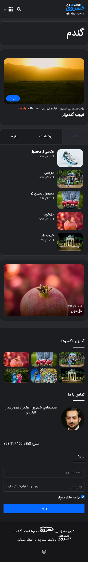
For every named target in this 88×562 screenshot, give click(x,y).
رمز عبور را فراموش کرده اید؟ (22, 486)
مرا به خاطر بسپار (69, 497)
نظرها (14, 136)
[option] (44, 290)
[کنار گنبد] (44, 375)
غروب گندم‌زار (73, 114)
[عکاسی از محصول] (70, 158)
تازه (75, 136)
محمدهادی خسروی (69, 108)
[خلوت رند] (70, 242)
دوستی (49, 172)
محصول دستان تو (42, 193)
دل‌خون (49, 214)
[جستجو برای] (18, 11)
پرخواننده (45, 136)
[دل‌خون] (70, 221)
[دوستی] (70, 179)
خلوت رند (47, 235)
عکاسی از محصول (42, 151)
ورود (44, 508)
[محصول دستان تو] (70, 200)
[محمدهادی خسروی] (75, 9)
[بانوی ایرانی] (16, 375)
